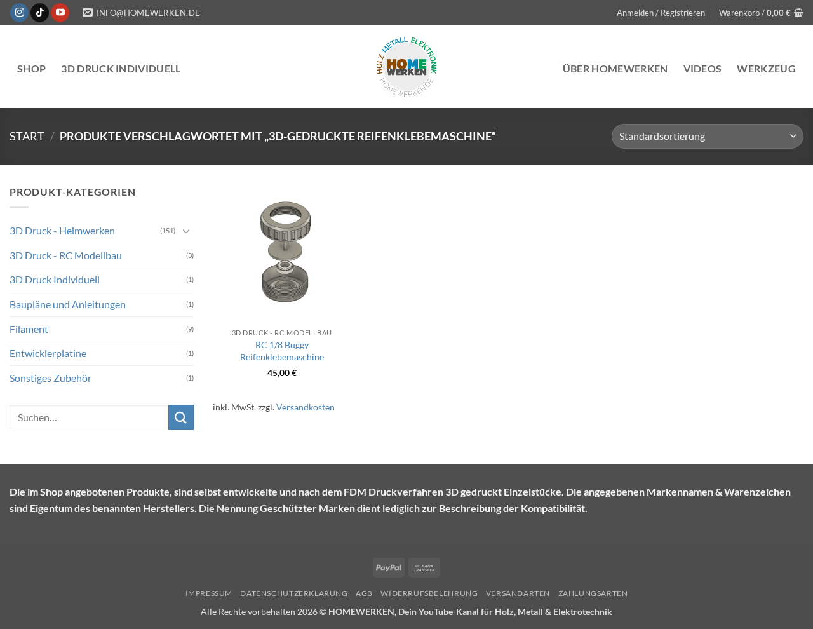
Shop (31, 68)
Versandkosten (305, 407)
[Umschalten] (186, 230)
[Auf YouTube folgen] (60, 12)
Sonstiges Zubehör (50, 378)
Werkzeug (766, 68)
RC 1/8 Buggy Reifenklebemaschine (282, 350)
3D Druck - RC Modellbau (66, 255)
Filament (29, 328)
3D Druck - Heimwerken (62, 230)
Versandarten (518, 593)
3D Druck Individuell (55, 279)
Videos (702, 68)
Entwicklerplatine (48, 353)
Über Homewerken (615, 68)
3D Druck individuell (120, 68)
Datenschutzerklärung (293, 593)
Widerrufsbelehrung (429, 593)
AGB (364, 593)
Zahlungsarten (593, 593)
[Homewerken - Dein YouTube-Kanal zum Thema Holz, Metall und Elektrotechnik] (406, 66)
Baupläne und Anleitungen (68, 304)
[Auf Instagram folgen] (19, 12)
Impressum (209, 593)
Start (27, 136)
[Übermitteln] (181, 417)
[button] (661, 12)
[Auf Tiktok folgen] (39, 12)
